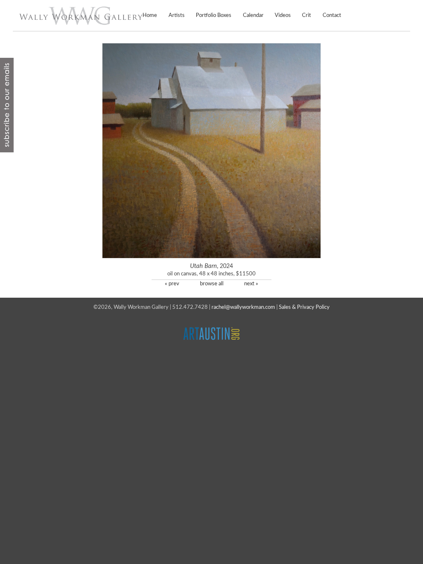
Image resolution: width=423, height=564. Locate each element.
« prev (172, 283)
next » (251, 283)
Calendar (253, 15)
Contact (332, 15)
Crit (306, 15)
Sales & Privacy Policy (304, 307)
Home (150, 15)
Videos (283, 15)
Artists (177, 15)
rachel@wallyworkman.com (243, 307)
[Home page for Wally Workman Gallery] (81, 15)
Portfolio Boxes (213, 15)
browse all (211, 283)
